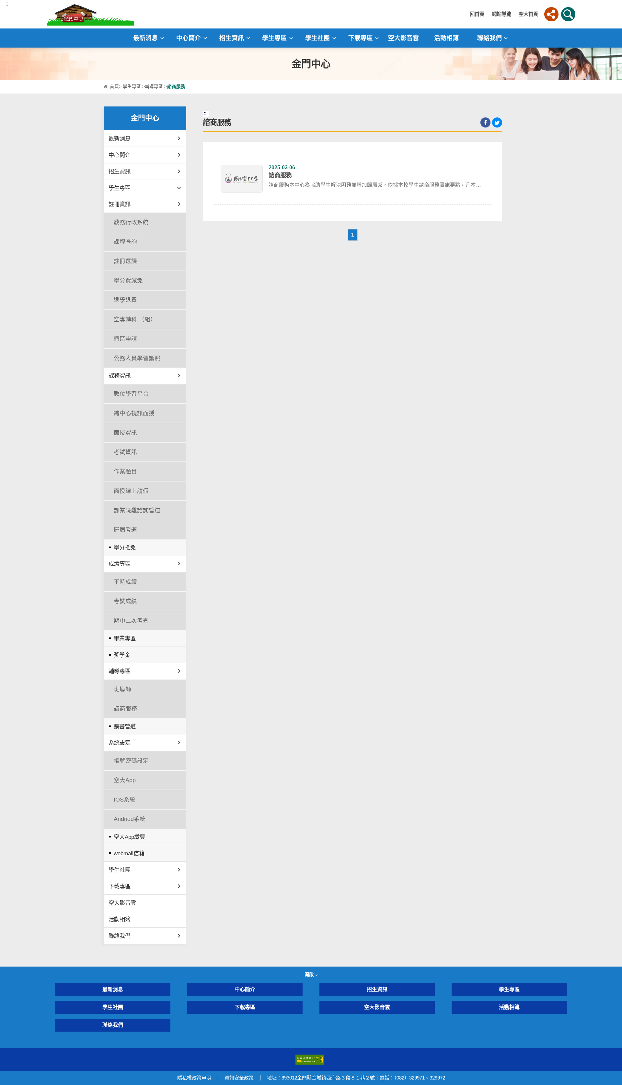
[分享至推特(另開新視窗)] (497, 122)
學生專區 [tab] (274, 38)
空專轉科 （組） (135, 319)
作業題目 (125, 471)
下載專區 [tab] (360, 38)
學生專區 (132, 86)
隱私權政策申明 (194, 1077)
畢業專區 (125, 638)
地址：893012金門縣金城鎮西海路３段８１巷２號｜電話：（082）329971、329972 (356, 1077)
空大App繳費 (129, 837)
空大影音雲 (122, 903)
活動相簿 (120, 919)
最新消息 (120, 138)
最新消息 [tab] (145, 38)
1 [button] (352, 235)
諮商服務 (125, 708)
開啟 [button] (310, 974)
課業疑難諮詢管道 (137, 510)
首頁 (114, 86)
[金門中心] (113, 14)
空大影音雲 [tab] (403, 38)
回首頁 (477, 14)
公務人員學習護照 (137, 358)
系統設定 (120, 742)
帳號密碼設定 (131, 761)
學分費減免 (128, 280)
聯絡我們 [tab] (489, 38)
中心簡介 (120, 155)
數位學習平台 (131, 394)
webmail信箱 (129, 853)
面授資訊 (125, 432)
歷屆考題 (125, 529)
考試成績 (125, 601)
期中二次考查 (131, 620)
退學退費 (125, 300)
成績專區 (120, 563)
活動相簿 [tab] (446, 38)
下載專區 (120, 886)
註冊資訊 (120, 204)
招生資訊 (120, 171)
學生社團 (120, 870)
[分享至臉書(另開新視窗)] (485, 122)
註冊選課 (125, 261)
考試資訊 (125, 452)
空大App (125, 780)
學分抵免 (125, 547)
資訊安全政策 (239, 1077)
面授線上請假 (131, 491)
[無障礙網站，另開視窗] (309, 1059)
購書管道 (125, 726)
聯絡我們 (120, 936)
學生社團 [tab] (317, 38)
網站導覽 (501, 14)
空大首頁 (528, 14)
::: (6, 3)
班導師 (122, 689)
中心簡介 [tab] (188, 38)
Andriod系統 (129, 819)
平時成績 (125, 582)
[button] (551, 14)
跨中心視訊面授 (134, 413)
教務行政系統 (131, 222)
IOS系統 (124, 799)
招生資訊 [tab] (231, 38)
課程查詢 (125, 241)
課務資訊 (120, 375)
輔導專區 (154, 86)
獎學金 (122, 655)
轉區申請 (125, 339)
